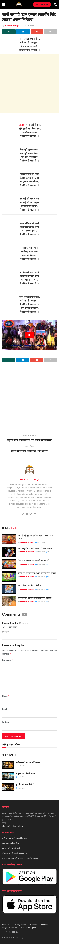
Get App (43, 4)
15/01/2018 (41, 552)
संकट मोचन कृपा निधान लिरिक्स (29, 585)
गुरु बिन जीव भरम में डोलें (24, 784)
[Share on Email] (37, 31)
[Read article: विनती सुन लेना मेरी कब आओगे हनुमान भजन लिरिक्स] (9, 576)
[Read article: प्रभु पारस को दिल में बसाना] (8, 776)
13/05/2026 (41, 589)
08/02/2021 (41, 602)
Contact (33, 924)
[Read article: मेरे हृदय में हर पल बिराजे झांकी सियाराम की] (9, 564)
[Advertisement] (29, 83)
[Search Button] (55, 4)
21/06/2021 (41, 577)
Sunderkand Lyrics (28, 927)
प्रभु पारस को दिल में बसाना (25, 773)
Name (6, 696)
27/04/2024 (41, 564)
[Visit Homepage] (18, 4)
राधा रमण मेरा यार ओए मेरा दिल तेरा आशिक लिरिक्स (20, 858)
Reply (6, 632)
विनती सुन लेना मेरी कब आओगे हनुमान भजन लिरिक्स (37, 572)
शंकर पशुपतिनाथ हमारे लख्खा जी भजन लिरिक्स (35, 548)
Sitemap (44, 924)
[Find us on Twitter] (10, 932)
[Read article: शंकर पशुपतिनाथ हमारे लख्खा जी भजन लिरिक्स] (9, 552)
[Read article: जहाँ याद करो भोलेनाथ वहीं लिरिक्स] (8, 765)
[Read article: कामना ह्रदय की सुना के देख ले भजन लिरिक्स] (9, 601)
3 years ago (26, 623)
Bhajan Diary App (9, 927)
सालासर (22, 124)
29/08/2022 (29, 25)
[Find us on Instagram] (6, 932)
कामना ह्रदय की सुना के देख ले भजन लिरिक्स (34, 597)
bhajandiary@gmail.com (13, 826)
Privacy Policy (20, 924)
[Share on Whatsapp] (9, 31)
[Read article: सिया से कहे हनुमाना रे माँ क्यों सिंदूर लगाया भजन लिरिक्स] (9, 539)
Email (5, 709)
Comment (7, 660)
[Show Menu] (3, 4)
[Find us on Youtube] (13, 932)
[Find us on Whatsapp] (17, 932)
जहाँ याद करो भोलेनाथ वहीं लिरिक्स (28, 762)
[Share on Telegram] (23, 31)
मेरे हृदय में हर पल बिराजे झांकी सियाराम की (33, 560)
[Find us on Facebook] (2, 932)
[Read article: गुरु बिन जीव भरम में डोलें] (8, 787)
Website (6, 722)
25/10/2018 (41, 542)
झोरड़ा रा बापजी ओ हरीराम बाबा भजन (15, 853)
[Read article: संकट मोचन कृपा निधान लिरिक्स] (9, 589)
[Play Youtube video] (29, 335)
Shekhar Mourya (12, 25)
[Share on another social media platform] (50, 31)
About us (6, 924)
